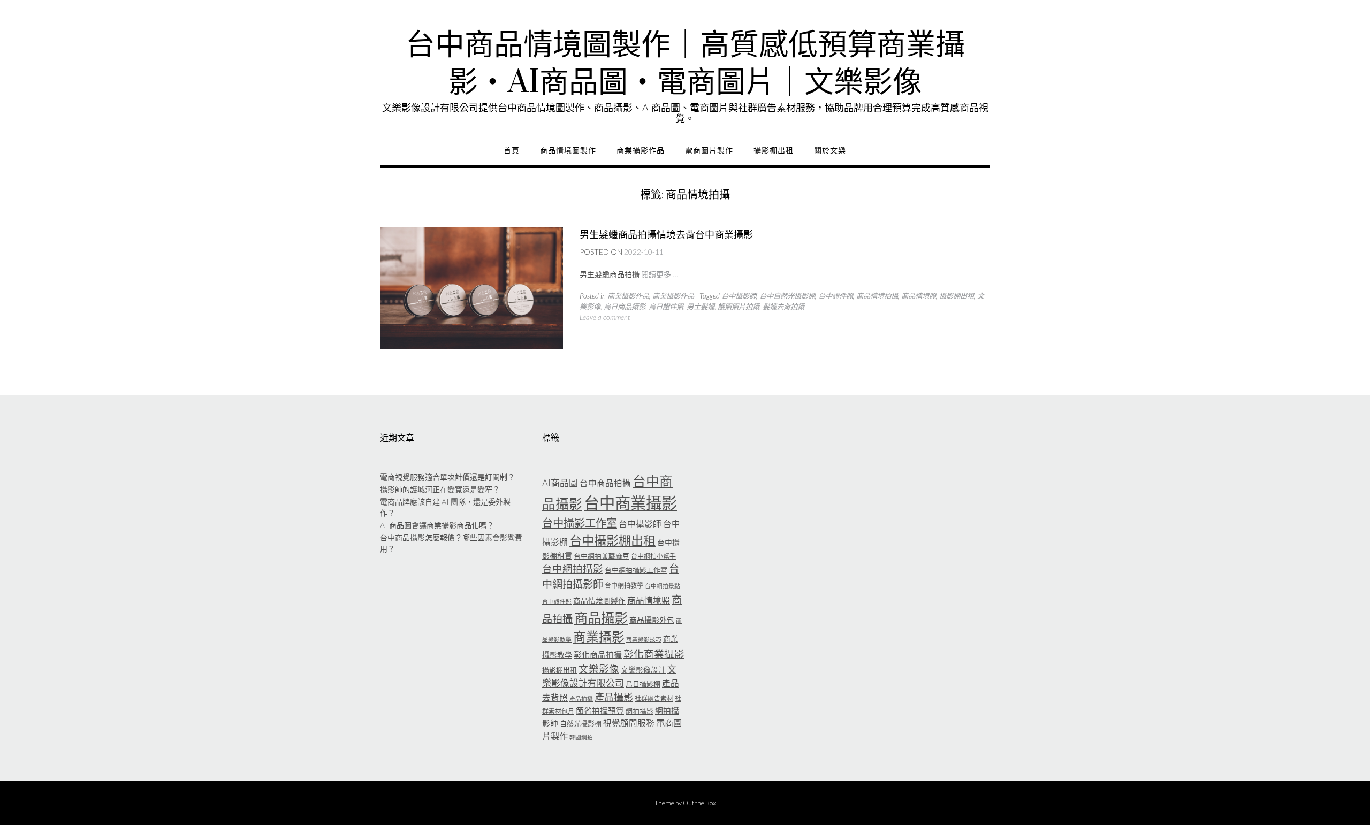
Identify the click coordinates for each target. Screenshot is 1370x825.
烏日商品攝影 (624, 306)
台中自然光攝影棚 (787, 296)
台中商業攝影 (630, 502)
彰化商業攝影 (653, 654)
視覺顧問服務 (628, 723)
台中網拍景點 (662, 585)
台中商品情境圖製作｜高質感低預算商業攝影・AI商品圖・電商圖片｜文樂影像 (685, 64)
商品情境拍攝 (877, 296)
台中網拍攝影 (572, 569)
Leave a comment (605, 317)
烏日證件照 (666, 306)
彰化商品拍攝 (598, 654)
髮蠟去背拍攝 (783, 306)
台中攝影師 (738, 296)
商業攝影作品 (640, 150)
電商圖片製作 (709, 150)
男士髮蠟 (700, 306)
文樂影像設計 (643, 669)
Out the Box (699, 803)
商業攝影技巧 (643, 639)
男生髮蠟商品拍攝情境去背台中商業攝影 (666, 234)
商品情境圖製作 (568, 150)
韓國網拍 (581, 737)
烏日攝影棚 (643, 683)
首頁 (512, 150)
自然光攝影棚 (581, 723)
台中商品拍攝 (605, 483)
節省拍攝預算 (600, 710)
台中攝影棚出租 (612, 540)
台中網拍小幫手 (653, 556)
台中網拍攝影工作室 (636, 570)
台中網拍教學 (624, 586)
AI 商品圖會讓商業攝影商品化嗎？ (437, 525)
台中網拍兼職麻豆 (601, 556)
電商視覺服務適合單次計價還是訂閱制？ (447, 477)
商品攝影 (601, 617)
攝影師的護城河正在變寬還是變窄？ (440, 489)
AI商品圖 (560, 482)
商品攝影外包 (651, 619)
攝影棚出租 (774, 150)
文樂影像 (599, 669)
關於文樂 (830, 150)
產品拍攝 (581, 698)
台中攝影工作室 (579, 522)
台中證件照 (835, 296)
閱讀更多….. (660, 274)
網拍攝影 (639, 711)
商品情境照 (918, 296)
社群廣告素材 (654, 698)
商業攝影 (599, 636)
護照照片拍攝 (738, 306)
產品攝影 (614, 697)
